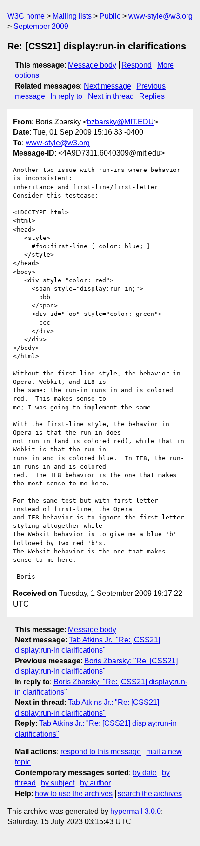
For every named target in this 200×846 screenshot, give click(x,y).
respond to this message (100, 752)
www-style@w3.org (160, 16)
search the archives (150, 794)
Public (110, 16)
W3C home (26, 16)
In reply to (66, 96)
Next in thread (111, 96)
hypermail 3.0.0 (135, 811)
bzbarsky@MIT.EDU (120, 122)
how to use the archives (74, 794)
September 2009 (40, 26)
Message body (92, 65)
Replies (152, 96)
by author (95, 783)
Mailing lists (72, 16)
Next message (107, 86)
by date (145, 773)
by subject (57, 783)
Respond (136, 65)
